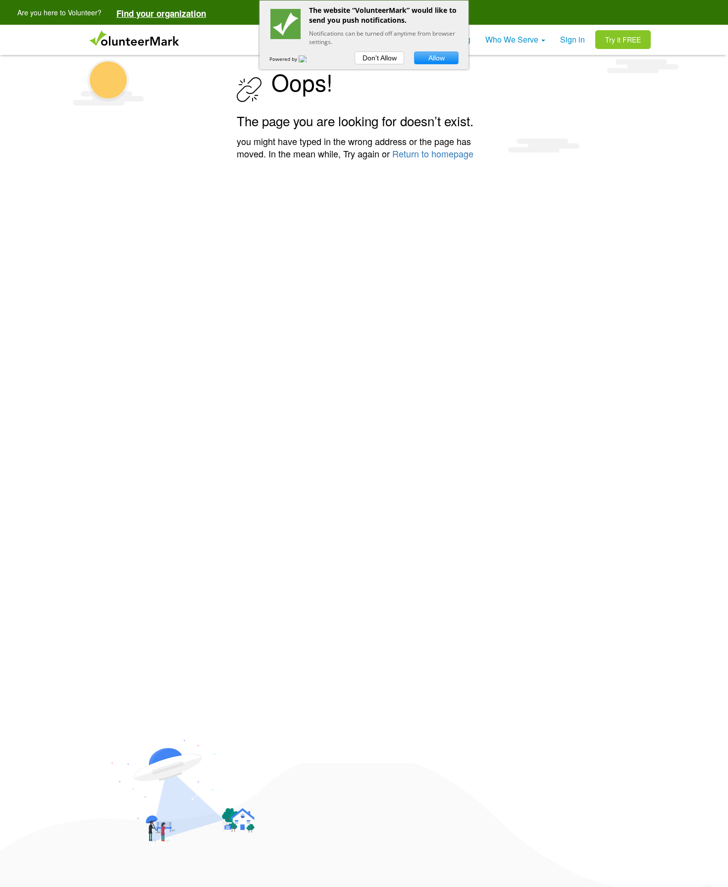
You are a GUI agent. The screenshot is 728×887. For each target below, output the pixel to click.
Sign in (572, 39)
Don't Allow (380, 58)
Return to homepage (432, 153)
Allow (436, 58)
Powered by (284, 58)
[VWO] (308, 58)
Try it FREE (623, 40)
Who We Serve (512, 39)
